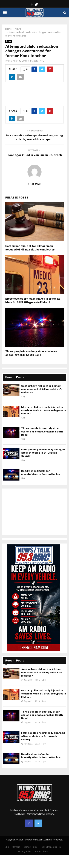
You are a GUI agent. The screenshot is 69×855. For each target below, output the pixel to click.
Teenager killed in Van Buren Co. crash (34, 155)
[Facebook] (29, 823)
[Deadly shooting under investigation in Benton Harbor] (11, 475)
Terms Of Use (41, 851)
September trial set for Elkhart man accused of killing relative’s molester (29, 247)
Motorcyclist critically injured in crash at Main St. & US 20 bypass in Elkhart (32, 300)
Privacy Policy (24, 851)
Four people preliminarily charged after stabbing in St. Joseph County (43, 452)
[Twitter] (38, 823)
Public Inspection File (51, 847)
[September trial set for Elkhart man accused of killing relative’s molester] (11, 390)
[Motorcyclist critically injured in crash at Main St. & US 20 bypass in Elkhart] (11, 411)
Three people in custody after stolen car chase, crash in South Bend (32, 353)
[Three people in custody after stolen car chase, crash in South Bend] (11, 432)
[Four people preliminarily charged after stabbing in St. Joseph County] (11, 453)
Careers (16, 847)
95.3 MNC (13, 61)
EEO (7, 847)
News (8, 41)
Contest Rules (31, 847)
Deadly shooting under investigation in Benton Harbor (41, 472)
